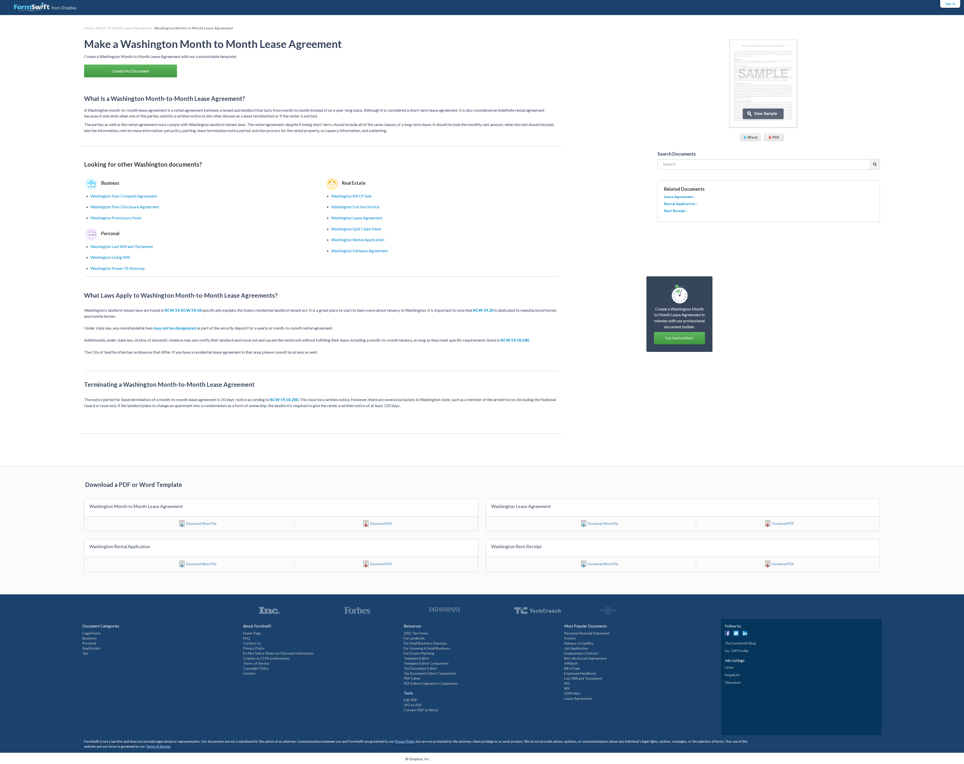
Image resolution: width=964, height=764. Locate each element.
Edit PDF (410, 700)
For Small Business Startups (425, 643)
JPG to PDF (413, 705)
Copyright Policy (256, 668)
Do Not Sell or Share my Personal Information (278, 653)
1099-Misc (572, 693)
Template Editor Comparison (426, 663)
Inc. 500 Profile (736, 651)
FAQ (246, 638)
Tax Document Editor (420, 668)
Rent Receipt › (676, 211)
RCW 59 (172, 310)
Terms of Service (256, 663)
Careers (249, 673)
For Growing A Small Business (427, 648)
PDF (775, 137)
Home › (90, 28)
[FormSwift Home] (40, 6)
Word (752, 137)
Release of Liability (578, 643)
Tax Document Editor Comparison (430, 673)
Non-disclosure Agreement (585, 658)
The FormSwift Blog (740, 643)
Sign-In (950, 4)
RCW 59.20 (483, 310)
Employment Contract (581, 653)
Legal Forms (91, 633)
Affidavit (571, 663)
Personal (89, 643)
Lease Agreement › (679, 197)
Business (89, 638)
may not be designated (174, 328)
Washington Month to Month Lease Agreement (193, 28)
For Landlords (414, 638)
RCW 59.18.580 (515, 340)
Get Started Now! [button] (679, 338)
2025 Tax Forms (416, 633)
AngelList (732, 675)
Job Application (576, 648)
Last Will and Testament (583, 678)
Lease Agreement (578, 698)
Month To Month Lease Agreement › (125, 28)
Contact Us (252, 643)
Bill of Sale (572, 668)
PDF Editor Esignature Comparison (431, 683)
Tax (85, 653)
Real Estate (91, 648)
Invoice (570, 638)
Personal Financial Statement (587, 633)
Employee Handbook (580, 673)
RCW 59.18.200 (284, 399)
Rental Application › (680, 204)
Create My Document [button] (130, 71)
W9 (567, 688)
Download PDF (381, 524)
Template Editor (416, 658)
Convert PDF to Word (421, 710)
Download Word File (201, 524)
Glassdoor (733, 682)
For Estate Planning (419, 653)
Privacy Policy (253, 648)
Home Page (252, 633)
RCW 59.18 (191, 310)
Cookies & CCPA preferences (266, 658)
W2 (567, 683)
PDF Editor (412, 678)
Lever (729, 667)
